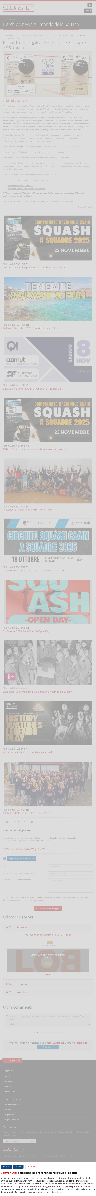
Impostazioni (32, 1166)
